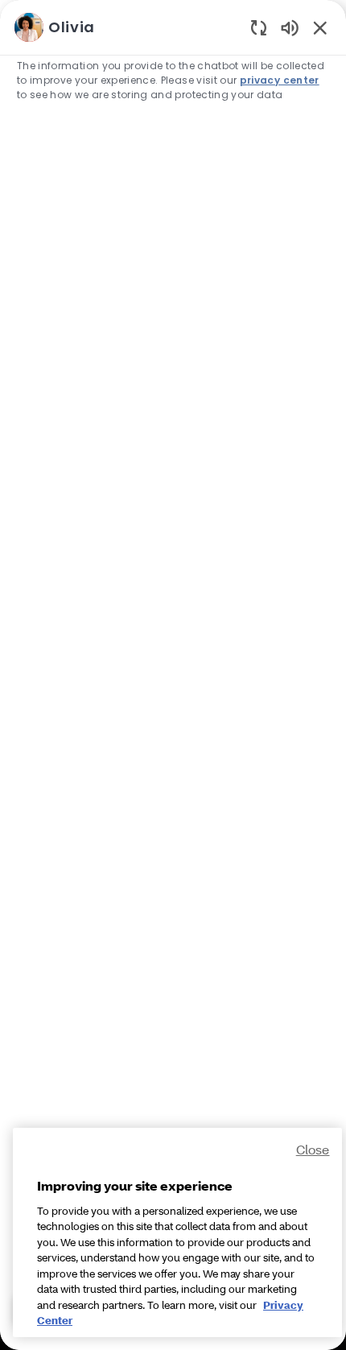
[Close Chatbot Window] (320, 27)
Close (313, 1149)
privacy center (279, 80)
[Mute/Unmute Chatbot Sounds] (290, 27)
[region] (173, 668)
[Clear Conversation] (258, 27)
